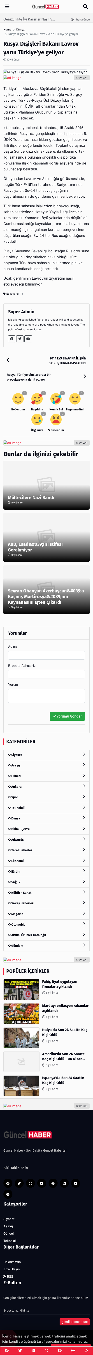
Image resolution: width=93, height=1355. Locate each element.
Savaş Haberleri (22, 903)
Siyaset (16, 755)
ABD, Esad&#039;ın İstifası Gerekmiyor (35, 547)
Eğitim (15, 872)
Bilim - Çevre (20, 829)
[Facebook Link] (11, 338)
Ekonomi (17, 861)
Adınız (12, 646)
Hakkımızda (12, 1262)
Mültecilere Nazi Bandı (31, 497)
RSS (9, 1276)
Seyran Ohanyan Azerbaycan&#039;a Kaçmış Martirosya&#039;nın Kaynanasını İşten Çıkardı (46, 596)
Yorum (13, 684)
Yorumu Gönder (69, 716)
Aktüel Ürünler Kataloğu (28, 935)
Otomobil (18, 925)
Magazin (17, 914)
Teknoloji (18, 808)
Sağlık (15, 882)
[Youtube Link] (28, 338)
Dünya (15, 818)
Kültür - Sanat (21, 893)
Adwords (17, 840)
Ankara (16, 787)
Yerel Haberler (21, 850)
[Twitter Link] (19, 338)
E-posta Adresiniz (22, 665)
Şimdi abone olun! (75, 1322)
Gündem (17, 946)
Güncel (16, 776)
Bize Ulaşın (11, 1269)
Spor (14, 797)
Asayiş (16, 765)
